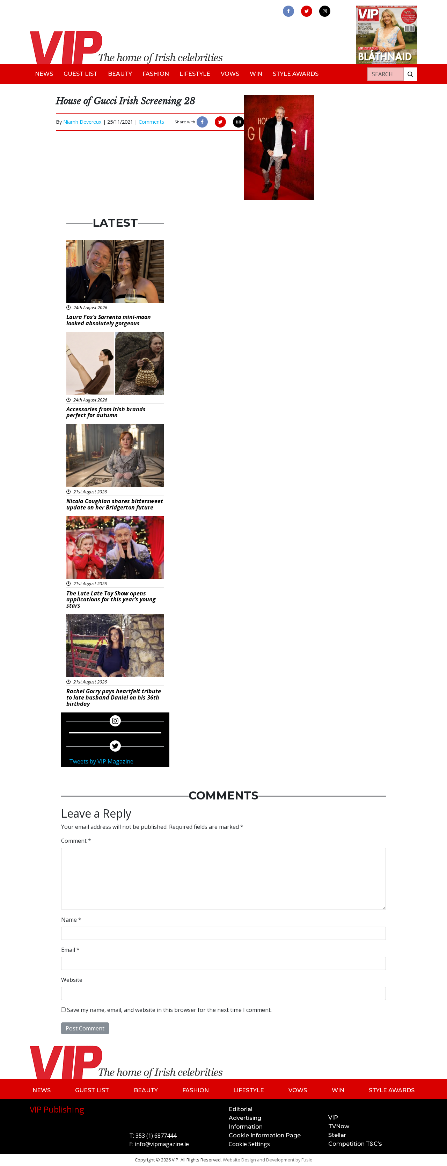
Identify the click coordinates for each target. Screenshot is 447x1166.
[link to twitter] (306, 11)
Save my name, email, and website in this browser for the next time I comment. (169, 1010)
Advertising (245, 1118)
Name (71, 920)
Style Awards (295, 74)
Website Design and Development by (268, 1160)
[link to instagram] (324, 11)
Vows (230, 74)
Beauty (120, 74)
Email (70, 950)
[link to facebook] (288, 11)
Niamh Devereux (82, 121)
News (44, 74)
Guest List (80, 74)
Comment (76, 841)
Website (71, 980)
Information (246, 1126)
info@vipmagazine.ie (162, 1144)
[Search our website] (410, 74)
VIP (333, 1117)
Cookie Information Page (265, 1135)
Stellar (337, 1135)
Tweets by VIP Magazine (101, 761)
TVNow (338, 1126)
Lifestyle (194, 74)
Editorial (240, 1109)
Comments (151, 121)
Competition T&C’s (355, 1143)
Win (256, 74)
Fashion (155, 74)
